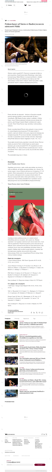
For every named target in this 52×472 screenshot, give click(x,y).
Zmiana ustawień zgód (17, 441)
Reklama (26, 439)
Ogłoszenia (26, 441)
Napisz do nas (8, 442)
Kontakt (6, 441)
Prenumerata (27, 442)
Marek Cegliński (11, 69)
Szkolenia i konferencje (10, 452)
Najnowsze (26, 318)
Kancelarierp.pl (38, 445)
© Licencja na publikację (13, 310)
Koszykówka (13, 20)
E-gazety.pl (37, 441)
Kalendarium (15, 455)
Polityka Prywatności (17, 439)
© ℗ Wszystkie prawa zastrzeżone (15, 311)
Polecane (17, 318)
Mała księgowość (38, 443)
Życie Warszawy (38, 447)
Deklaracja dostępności (17, 445)
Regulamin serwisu (17, 442)
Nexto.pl (37, 442)
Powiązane (7, 318)
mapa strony (7, 455)
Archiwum (26, 443)
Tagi (34, 318)
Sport (8, 20)
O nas (6, 439)
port (29, 5)
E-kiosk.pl (37, 439)
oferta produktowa (26, 455)
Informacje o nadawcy (17, 443)
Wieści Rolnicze (38, 446)
